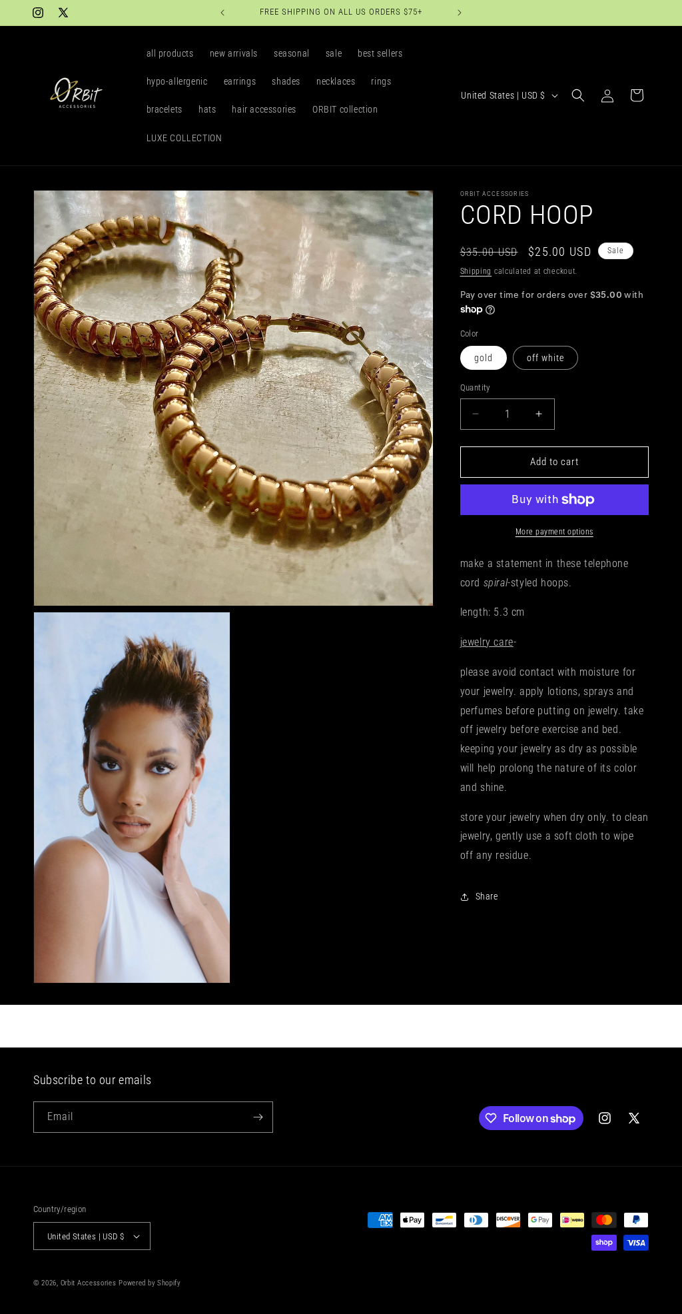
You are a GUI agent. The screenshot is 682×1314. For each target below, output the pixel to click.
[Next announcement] (459, 12)
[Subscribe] (257, 1117)
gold (483, 357)
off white (545, 357)
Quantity (475, 387)
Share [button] (487, 896)
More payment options (554, 531)
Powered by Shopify (150, 1283)
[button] (578, 95)
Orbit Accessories (89, 1283)
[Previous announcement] (222, 12)
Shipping (476, 271)
